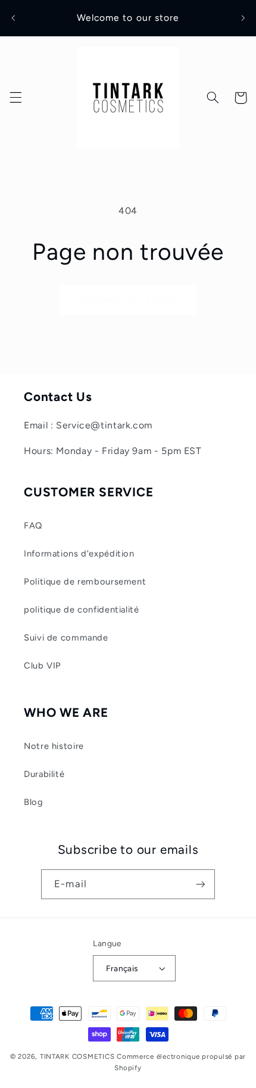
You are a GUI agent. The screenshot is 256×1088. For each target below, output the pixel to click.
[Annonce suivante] (243, 18)
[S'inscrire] (200, 884)
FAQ (33, 525)
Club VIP (42, 665)
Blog (33, 802)
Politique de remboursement (85, 581)
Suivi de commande (66, 637)
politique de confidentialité (81, 609)
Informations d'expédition (79, 553)
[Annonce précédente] (13, 18)
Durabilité (44, 774)
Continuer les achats (128, 299)
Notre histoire (54, 746)
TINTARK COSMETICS (77, 1056)
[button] (15, 97)
